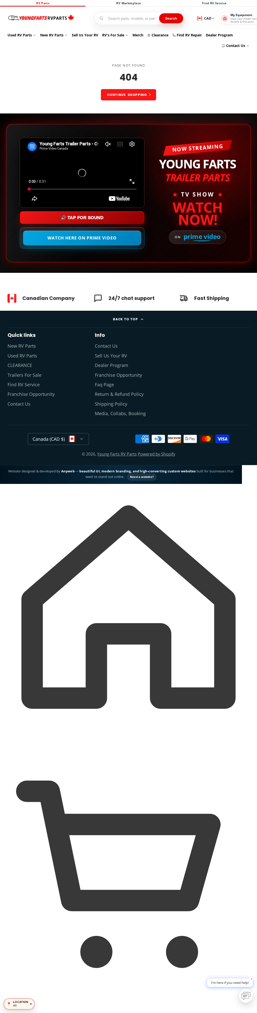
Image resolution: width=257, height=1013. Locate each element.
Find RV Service (214, 3)
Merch (138, 35)
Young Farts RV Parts (117, 454)
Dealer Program (219, 35)
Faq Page (104, 385)
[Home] (41, 18)
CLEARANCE (20, 365)
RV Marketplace (128, 3)
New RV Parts (51, 35)
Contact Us (235, 45)
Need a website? (142, 477)
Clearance (160, 35)
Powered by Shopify (156, 454)
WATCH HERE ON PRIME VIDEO (82, 238)
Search (171, 18)
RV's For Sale (113, 35)
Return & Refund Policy (119, 394)
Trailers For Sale (24, 375)
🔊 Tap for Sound (82, 217)
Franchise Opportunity (31, 394)
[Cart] (128, 1004)
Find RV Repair (189, 35)
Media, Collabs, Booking (120, 413)
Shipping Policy (111, 404)
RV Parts (42, 3)
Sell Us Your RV (85, 35)
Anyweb (68, 471)
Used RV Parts (20, 35)
